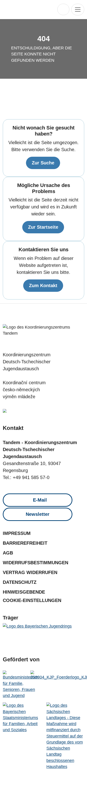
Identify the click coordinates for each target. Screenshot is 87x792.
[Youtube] (48, 315)
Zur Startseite (43, 227)
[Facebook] (29, 315)
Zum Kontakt (43, 285)
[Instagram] (39, 315)
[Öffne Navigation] (77, 9)
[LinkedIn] (58, 315)
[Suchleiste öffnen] (63, 9)
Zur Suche (43, 162)
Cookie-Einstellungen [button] (32, 600)
